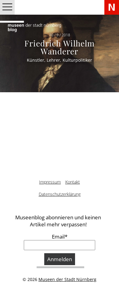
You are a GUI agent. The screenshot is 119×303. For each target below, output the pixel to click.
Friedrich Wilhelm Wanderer (59, 47)
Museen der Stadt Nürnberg (67, 279)
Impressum (50, 182)
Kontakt (72, 182)
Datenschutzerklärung (60, 194)
